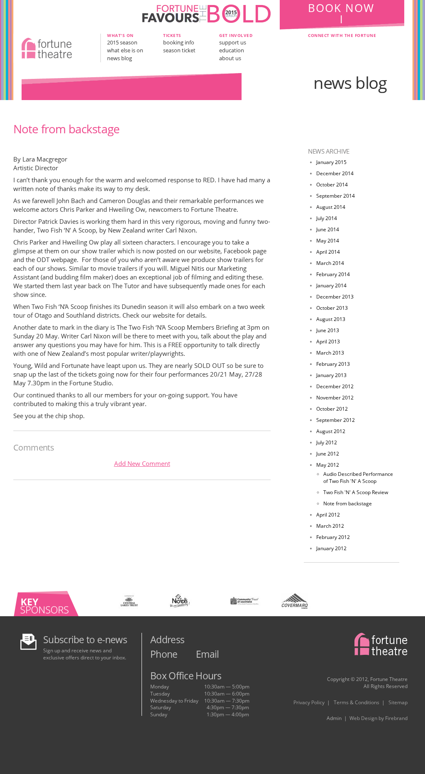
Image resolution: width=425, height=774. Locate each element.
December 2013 (335, 296)
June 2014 (327, 229)
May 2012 (327, 464)
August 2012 (330, 431)
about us (230, 58)
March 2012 (330, 525)
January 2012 (331, 548)
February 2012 (333, 537)
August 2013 (330, 319)
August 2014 (330, 207)
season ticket (179, 50)
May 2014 (327, 240)
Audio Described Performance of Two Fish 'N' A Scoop (358, 477)
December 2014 (335, 173)
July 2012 (326, 442)
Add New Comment (142, 463)
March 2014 (330, 263)
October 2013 (332, 307)
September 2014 (335, 195)
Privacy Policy (309, 702)
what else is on (125, 50)
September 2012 (335, 420)
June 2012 (327, 453)
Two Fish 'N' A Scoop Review (355, 492)
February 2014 (333, 274)
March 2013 (330, 352)
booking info (178, 42)
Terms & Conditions (356, 702)
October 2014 (332, 184)
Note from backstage (347, 503)
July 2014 (326, 218)
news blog (119, 58)
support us (232, 42)
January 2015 (331, 162)
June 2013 (327, 330)
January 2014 (331, 285)
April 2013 (328, 341)
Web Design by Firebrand (378, 718)
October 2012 (332, 408)
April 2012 (328, 514)
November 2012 (335, 397)
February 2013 (333, 363)
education (231, 50)
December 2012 (335, 386)
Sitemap (398, 702)
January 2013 (331, 375)
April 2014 (328, 251)
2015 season (122, 42)
